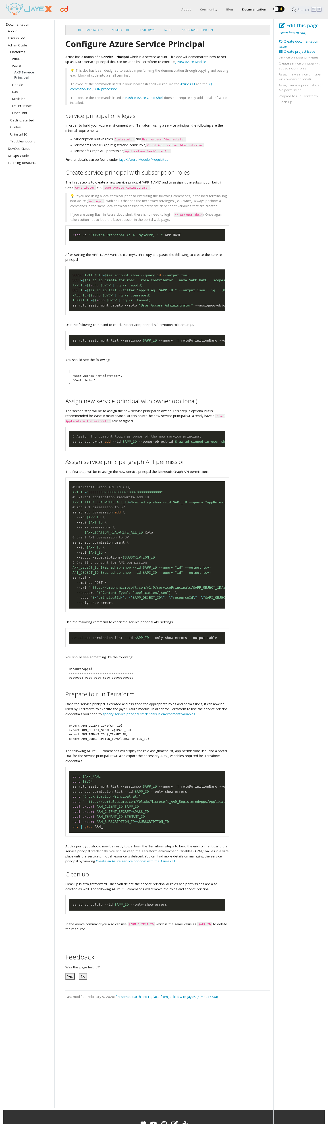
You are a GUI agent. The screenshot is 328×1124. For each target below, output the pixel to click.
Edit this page (302, 25)
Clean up (285, 102)
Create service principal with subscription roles (300, 66)
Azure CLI (187, 84)
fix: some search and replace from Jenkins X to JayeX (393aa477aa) (167, 996)
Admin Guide (121, 30)
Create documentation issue (298, 44)
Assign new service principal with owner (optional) (300, 76)
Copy (220, 233)
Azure (168, 30)
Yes (70, 976)
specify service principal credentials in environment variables (149, 714)
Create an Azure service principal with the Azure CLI (135, 861)
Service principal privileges (299, 57)
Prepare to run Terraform (298, 96)
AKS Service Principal (198, 30)
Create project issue (299, 51)
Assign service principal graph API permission (301, 87)
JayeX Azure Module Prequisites (143, 159)
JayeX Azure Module (191, 61)
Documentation (90, 30)
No (83, 976)
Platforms (147, 30)
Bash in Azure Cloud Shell (144, 97)
